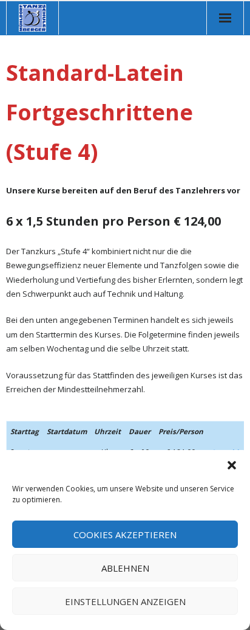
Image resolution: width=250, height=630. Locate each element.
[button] (232, 465)
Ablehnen (125, 568)
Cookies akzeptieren (125, 534)
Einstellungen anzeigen (125, 601)
